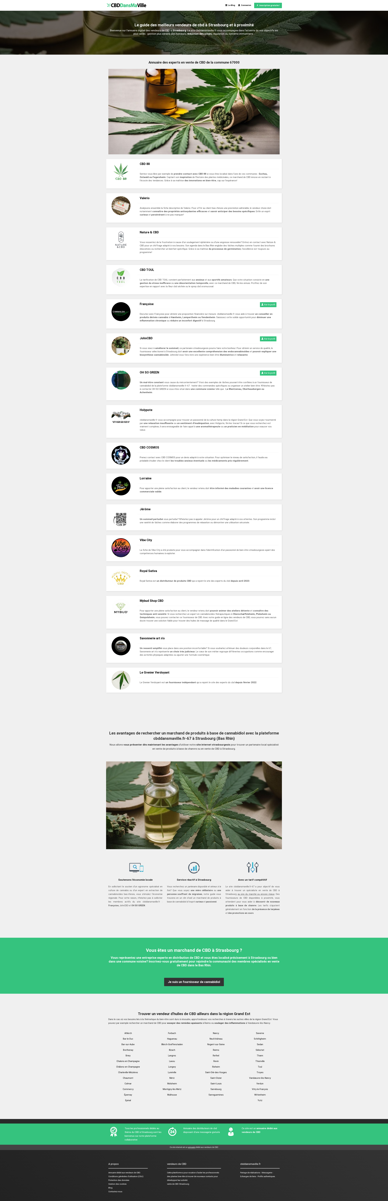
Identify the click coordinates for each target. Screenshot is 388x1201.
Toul (260, 1067)
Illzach (172, 1050)
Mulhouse (172, 1095)
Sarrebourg (216, 1089)
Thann (260, 1055)
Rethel (216, 1055)
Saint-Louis (216, 1083)
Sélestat (260, 1050)
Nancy (216, 1033)
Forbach (172, 1033)
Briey (128, 1055)
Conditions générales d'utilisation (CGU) (125, 1176)
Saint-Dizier (216, 1078)
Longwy (172, 1067)
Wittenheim (260, 1095)
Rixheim (216, 1067)
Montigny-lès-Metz (172, 1089)
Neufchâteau (216, 1039)
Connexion (245, 5)
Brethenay (128, 1050)
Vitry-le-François (260, 1089)
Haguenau (172, 1039)
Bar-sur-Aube (128, 1044)
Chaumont (128, 1078)
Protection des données (118, 1180)
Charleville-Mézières (128, 1072)
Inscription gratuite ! (269, 5)
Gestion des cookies (117, 1184)
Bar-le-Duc (128, 1039)
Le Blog (231, 5)
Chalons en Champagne (128, 1061)
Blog (110, 1188)
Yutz (260, 1100)
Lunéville (172, 1072)
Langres (172, 1055)
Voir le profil (269, 304)
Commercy (128, 1089)
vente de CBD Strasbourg (178, 1184)
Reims (216, 1050)
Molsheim (172, 1083)
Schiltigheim (260, 1039)
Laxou (172, 1061)
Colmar (128, 1083)
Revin (216, 1061)
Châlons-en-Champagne (128, 1067)
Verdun (259, 1083)
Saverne (260, 1033)
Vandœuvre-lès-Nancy (260, 1078)
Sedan (260, 1044)
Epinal (128, 1100)
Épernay (128, 1095)
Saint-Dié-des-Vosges (216, 1072)
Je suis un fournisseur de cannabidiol (194, 982)
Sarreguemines (216, 1095)
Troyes (260, 1072)
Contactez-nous (115, 1191)
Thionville (260, 1061)
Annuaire (112, 1172)
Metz (172, 1078)
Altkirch (128, 1033)
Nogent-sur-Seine (216, 1044)
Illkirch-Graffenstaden (172, 1044)
